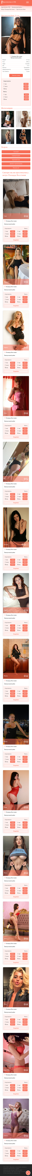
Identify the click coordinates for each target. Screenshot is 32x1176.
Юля (5, 938)
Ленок (5, 741)
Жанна (6, 676)
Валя (5, 1004)
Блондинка (26, 67)
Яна (5, 478)
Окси (5, 873)
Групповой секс (16, 159)
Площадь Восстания (17, 56)
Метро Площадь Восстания (8, 9)
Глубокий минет (16, 155)
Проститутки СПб (5, 7)
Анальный (16, 151)
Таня (5, 216)
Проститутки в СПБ (9, 2)
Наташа (6, 544)
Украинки (27, 69)
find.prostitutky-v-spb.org (9, 1171)
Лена (5, 413)
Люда (5, 807)
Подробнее (16, 240)
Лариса (6, 347)
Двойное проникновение (16, 163)
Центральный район (17, 7)
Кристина (6, 281)
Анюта (6, 1135)
